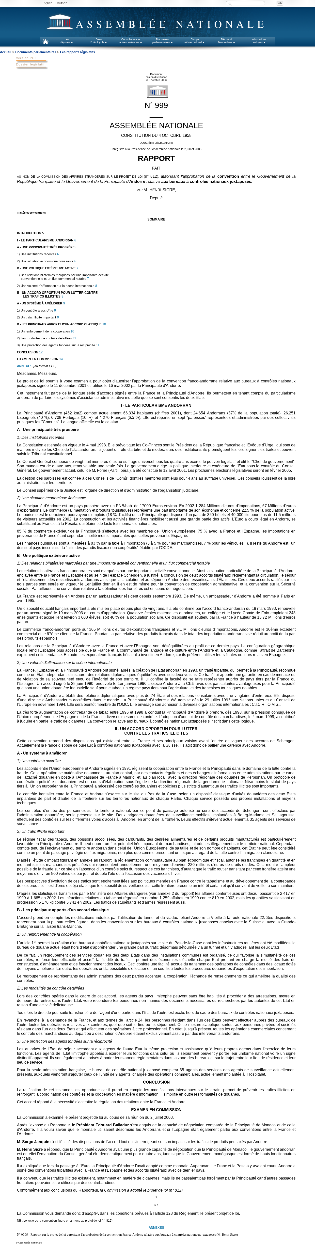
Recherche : (230, 3)
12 (40, 352)
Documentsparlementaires (161, 41)
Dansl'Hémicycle (97, 41)
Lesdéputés (65, 41)
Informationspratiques (259, 41)
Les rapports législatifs (77, 52)
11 (74, 338)
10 (103, 324)
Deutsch (61, 3)
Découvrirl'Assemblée (225, 41)
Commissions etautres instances (130, 41)
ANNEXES (24, 366)
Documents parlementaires (35, 52)
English (47, 3)
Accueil (5, 52)
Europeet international (193, 41)
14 (60, 359)
